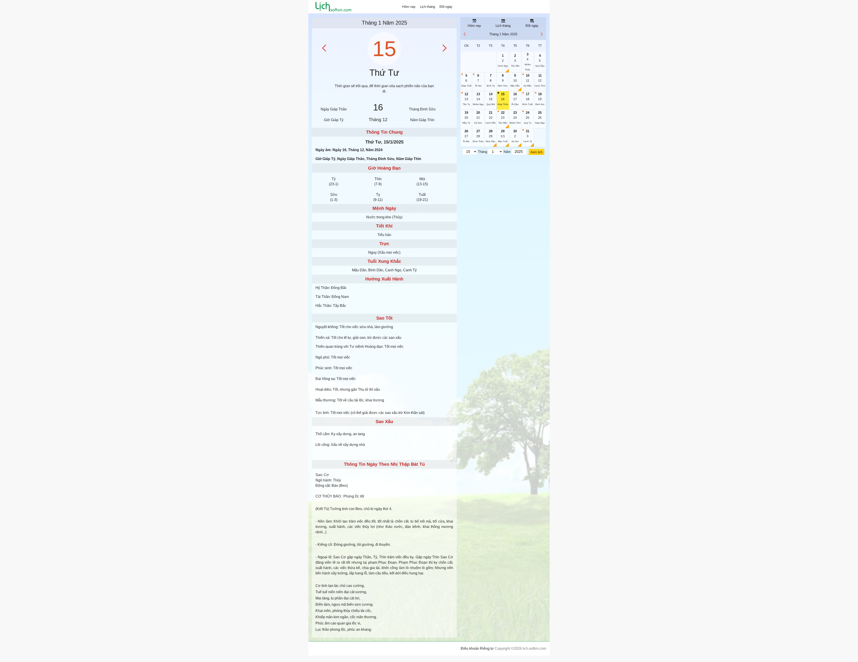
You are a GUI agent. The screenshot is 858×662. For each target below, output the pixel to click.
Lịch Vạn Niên (333, 7)
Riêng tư (487, 648)
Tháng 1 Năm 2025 (384, 23)
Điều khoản (470, 648)
